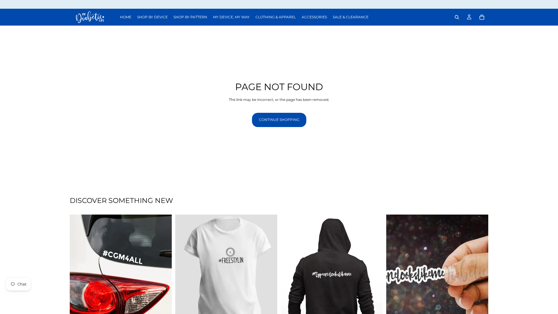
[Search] (456, 17)
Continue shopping (279, 119)
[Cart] (481, 17)
